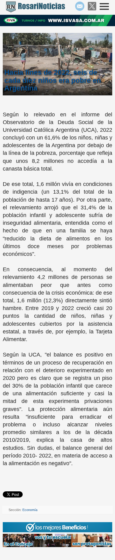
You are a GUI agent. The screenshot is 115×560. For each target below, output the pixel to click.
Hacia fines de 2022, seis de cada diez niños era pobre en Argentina (52, 80)
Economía (29, 510)
